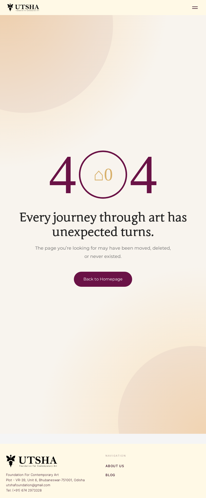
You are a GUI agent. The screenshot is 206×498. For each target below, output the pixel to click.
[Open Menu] (195, 8)
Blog (110, 475)
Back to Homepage (103, 279)
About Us (115, 466)
